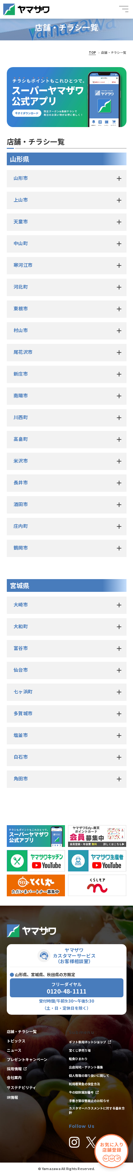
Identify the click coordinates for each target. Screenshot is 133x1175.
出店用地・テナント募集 (86, 1067)
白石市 (21, 756)
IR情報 (12, 1097)
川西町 (21, 417)
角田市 (21, 778)
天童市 (21, 221)
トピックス (16, 1040)
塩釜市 (21, 735)
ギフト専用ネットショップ (87, 1042)
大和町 (21, 626)
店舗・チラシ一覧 (21, 1031)
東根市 (21, 308)
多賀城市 (23, 713)
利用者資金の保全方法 (84, 1084)
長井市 (21, 482)
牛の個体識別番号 (81, 1092)
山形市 (21, 178)
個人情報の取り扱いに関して (89, 1075)
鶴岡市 (21, 547)
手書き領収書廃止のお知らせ (89, 1101)
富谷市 (21, 648)
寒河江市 (23, 265)
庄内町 (21, 526)
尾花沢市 (23, 352)
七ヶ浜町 (23, 691)
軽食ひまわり (78, 1059)
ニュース (14, 1050)
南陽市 (21, 395)
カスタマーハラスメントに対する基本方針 (97, 1110)
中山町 (21, 243)
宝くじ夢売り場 (81, 1050)
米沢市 (21, 460)
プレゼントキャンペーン (27, 1059)
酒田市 (21, 504)
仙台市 (21, 669)
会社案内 (14, 1077)
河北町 (21, 286)
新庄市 (21, 373)
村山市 (21, 330)
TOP (92, 52)
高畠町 (21, 439)
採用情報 (14, 1068)
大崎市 (21, 604)
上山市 (21, 199)
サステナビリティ (21, 1087)
